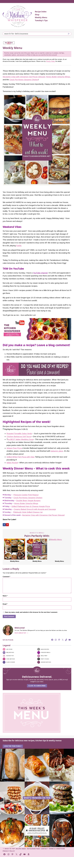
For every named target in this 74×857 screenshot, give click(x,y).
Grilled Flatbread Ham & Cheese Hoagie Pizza (30, 506)
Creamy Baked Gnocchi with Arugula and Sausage (35, 509)
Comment (6, 576)
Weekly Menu (14, 561)
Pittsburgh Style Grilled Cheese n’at (27, 512)
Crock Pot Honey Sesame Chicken (23, 80)
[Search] (68, 33)
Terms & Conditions (57, 848)
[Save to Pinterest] (7, 524)
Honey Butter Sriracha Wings (58, 77)
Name (5, 596)
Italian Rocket (12, 463)
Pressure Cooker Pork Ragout (25, 495)
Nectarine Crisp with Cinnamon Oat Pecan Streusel (24, 77)
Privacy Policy (50, 61)
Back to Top (10, 848)
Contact (44, 848)
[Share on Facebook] (4, 524)
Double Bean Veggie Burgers (28, 501)
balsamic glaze (57, 451)
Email (5, 604)
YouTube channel (40, 273)
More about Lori (20, 633)
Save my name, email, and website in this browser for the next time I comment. (31, 612)
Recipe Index (21, 848)
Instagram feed (33, 848)
